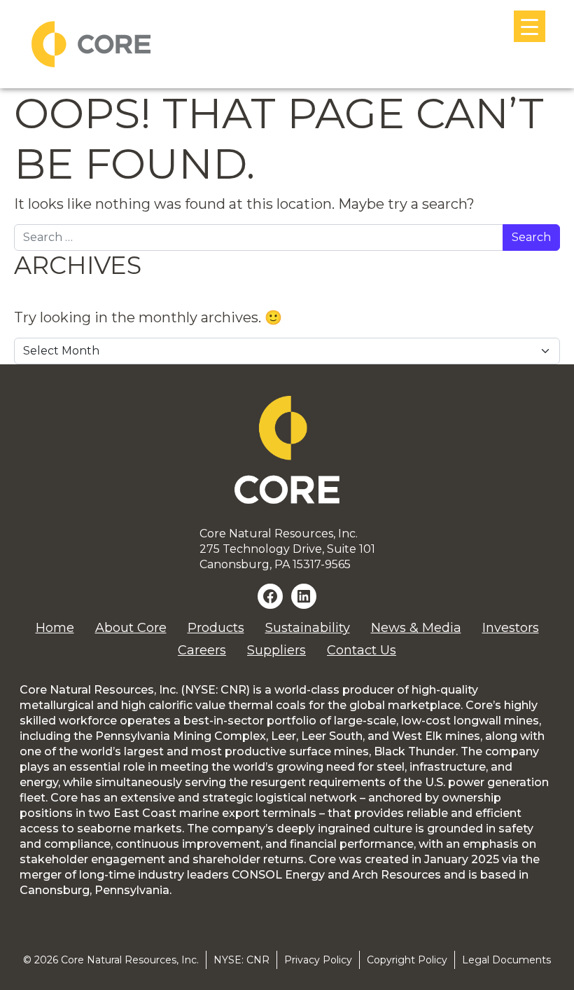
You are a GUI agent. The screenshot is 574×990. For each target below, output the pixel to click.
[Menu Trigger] (529, 26)
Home (55, 627)
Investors (510, 627)
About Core (131, 627)
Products (216, 627)
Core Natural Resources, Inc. (130, 960)
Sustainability (307, 627)
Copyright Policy (407, 960)
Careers (202, 650)
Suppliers (276, 650)
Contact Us (361, 650)
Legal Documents (506, 960)
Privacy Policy (318, 960)
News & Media (416, 627)
